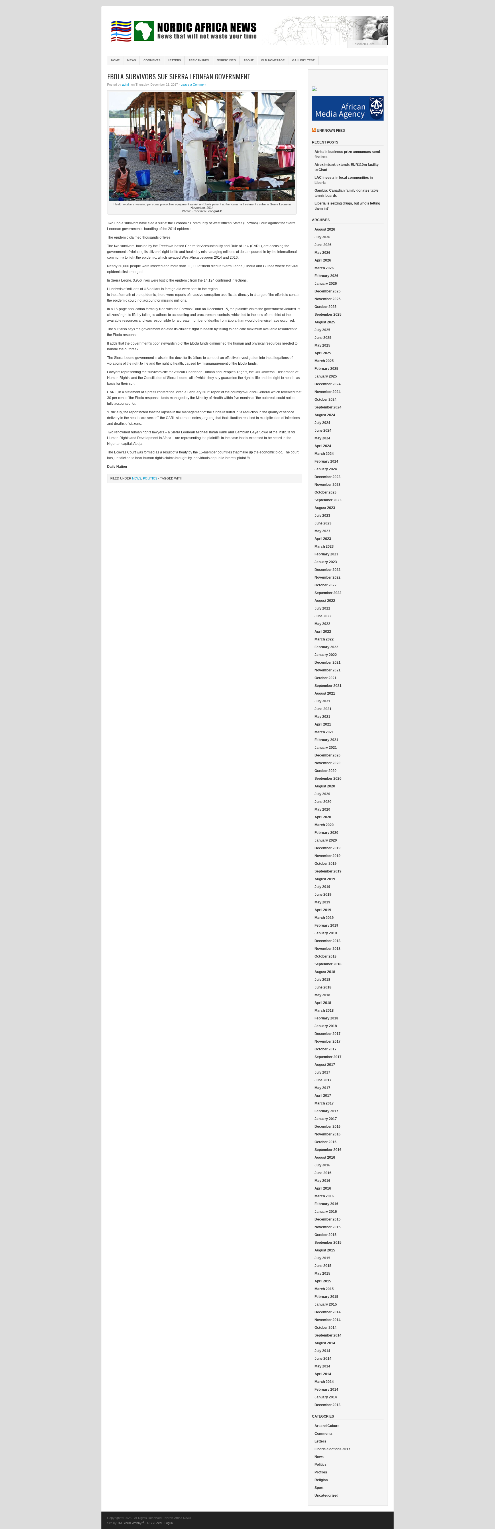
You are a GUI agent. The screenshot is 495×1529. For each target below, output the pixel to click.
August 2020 (325, 786)
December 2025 (328, 291)
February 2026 (326, 276)
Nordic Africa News (247, 31)
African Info (198, 60)
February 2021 (326, 740)
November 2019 (328, 856)
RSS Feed (154, 1523)
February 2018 (326, 1018)
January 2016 (326, 1212)
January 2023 (326, 562)
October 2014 (326, 1328)
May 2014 (322, 1366)
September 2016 (328, 1150)
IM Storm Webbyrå (131, 1523)
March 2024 (324, 454)
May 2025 (322, 345)
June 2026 (323, 245)
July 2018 (322, 980)
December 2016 (328, 1127)
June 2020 (323, 802)
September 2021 (328, 686)
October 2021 (326, 678)
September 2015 (328, 1243)
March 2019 (324, 918)
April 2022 (323, 632)
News (131, 60)
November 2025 (328, 299)
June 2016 (323, 1173)
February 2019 (326, 925)
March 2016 (324, 1196)
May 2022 (322, 624)
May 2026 (322, 253)
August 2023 (325, 508)
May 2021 (322, 717)
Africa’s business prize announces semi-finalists (348, 154)
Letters (174, 60)
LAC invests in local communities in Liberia (344, 180)
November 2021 (328, 670)
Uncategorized (326, 1495)
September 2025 (328, 315)
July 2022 (322, 608)
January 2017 (326, 1119)
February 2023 (326, 554)
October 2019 (326, 864)
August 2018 (325, 972)
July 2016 (322, 1165)
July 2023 (322, 516)
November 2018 (328, 949)
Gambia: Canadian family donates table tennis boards (346, 193)
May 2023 (322, 531)
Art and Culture (327, 1426)
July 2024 (322, 423)
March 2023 (324, 547)
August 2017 (325, 1065)
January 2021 (326, 748)
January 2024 (326, 469)
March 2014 (324, 1382)
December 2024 (328, 384)
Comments (152, 60)
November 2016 (328, 1134)
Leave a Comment (193, 84)
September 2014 (328, 1335)
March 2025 (324, 361)
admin (126, 84)
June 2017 (323, 1080)
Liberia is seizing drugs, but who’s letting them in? (347, 206)
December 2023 (328, 477)
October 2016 (326, 1142)
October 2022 (326, 585)
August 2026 (325, 229)
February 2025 (326, 369)
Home (115, 60)
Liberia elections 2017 (332, 1449)
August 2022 (325, 601)
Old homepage (273, 60)
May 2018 (322, 995)
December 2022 (328, 570)
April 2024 (323, 446)
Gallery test (303, 60)
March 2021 (324, 732)
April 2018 (323, 1003)
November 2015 (328, 1227)
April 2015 (323, 1281)
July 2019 (322, 887)
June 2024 (323, 431)
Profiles (321, 1472)
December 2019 (328, 848)
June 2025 (323, 338)
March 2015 (324, 1289)
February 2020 (326, 833)
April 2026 (323, 260)
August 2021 (325, 693)
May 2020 (322, 809)
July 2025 (322, 330)
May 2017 (322, 1088)
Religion (321, 1480)
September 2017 (328, 1057)
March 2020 (324, 825)
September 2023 (328, 500)
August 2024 (325, 415)
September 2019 (328, 871)
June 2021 (323, 709)
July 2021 (322, 701)
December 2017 (328, 1034)
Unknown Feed (331, 131)
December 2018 (328, 941)
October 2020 (326, 771)
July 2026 (322, 237)
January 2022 (326, 655)
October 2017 (326, 1049)
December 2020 (328, 755)
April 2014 (323, 1374)
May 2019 (322, 902)
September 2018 (328, 964)
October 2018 (326, 956)
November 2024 (328, 392)
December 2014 (328, 1312)
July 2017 (322, 1072)
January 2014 (326, 1397)
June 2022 (323, 616)
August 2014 (325, 1343)
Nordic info (226, 60)
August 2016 (325, 1157)
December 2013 (328, 1405)
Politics (150, 478)
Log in (168, 1523)
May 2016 (322, 1181)
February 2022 (326, 647)
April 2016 (323, 1188)
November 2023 (328, 485)
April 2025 (323, 353)
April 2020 (323, 817)
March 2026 (324, 268)
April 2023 (323, 539)
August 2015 (325, 1250)
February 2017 (326, 1111)
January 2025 (326, 376)
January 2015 (326, 1304)
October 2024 (326, 400)
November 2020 (328, 763)
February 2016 (326, 1204)
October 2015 (326, 1235)
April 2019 (323, 910)
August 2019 (325, 879)
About (248, 60)
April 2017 (323, 1096)
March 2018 (324, 1011)
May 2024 (322, 438)
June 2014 (323, 1359)
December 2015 (328, 1219)
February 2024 (326, 461)
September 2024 (328, 407)
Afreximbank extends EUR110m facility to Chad (347, 167)
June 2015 (323, 1266)
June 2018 (323, 987)
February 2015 (326, 1297)
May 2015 (322, 1273)
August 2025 (325, 322)
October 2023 (326, 492)
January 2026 (326, 284)
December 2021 (328, 663)
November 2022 (328, 577)
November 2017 (328, 1041)
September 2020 (328, 779)
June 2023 (323, 523)
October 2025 (326, 307)
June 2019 (323, 895)
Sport (319, 1488)
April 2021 (323, 724)
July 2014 (322, 1351)
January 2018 (326, 1026)
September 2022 (328, 593)
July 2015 (322, 1258)
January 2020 (326, 840)
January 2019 (326, 933)
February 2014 (326, 1390)
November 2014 (328, 1320)
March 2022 (324, 639)
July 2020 (322, 794)
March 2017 (324, 1103)
